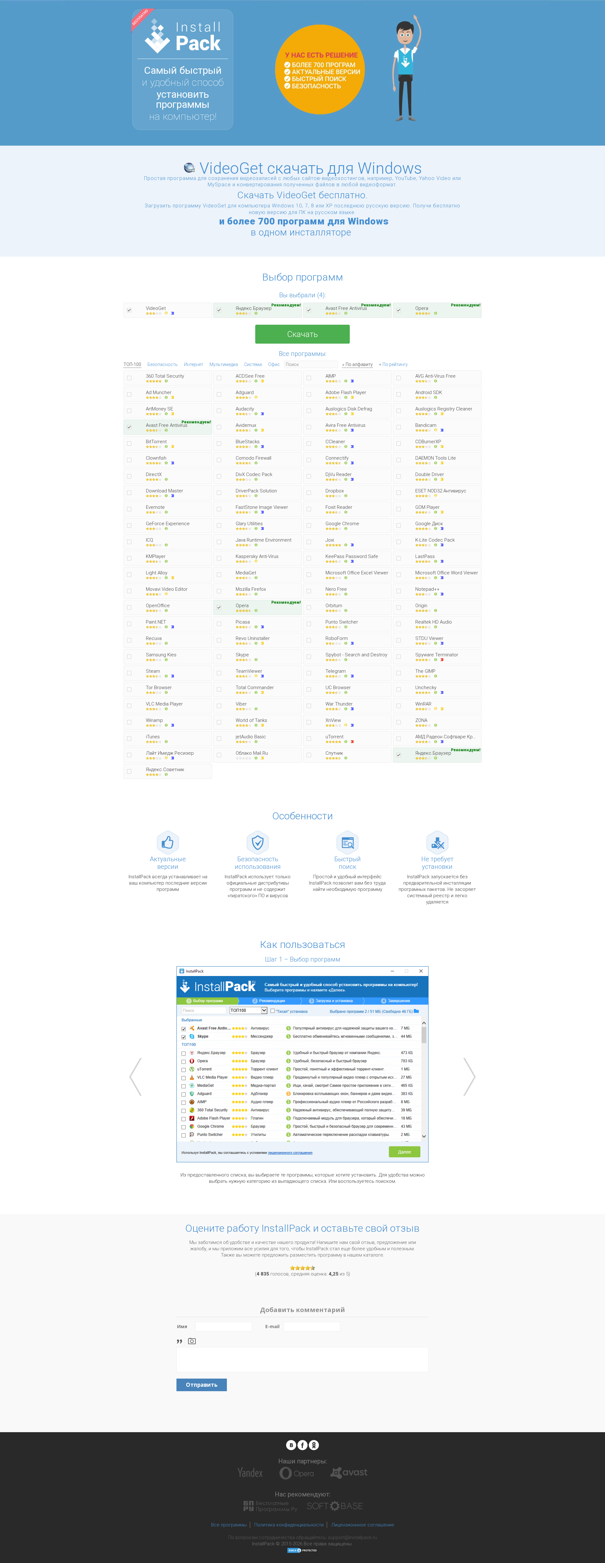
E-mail (272, 1326)
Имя (182, 1326)
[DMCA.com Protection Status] (302, 1550)
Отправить (201, 1384)
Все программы (229, 1525)
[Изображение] (191, 1340)
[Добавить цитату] (181, 1340)
